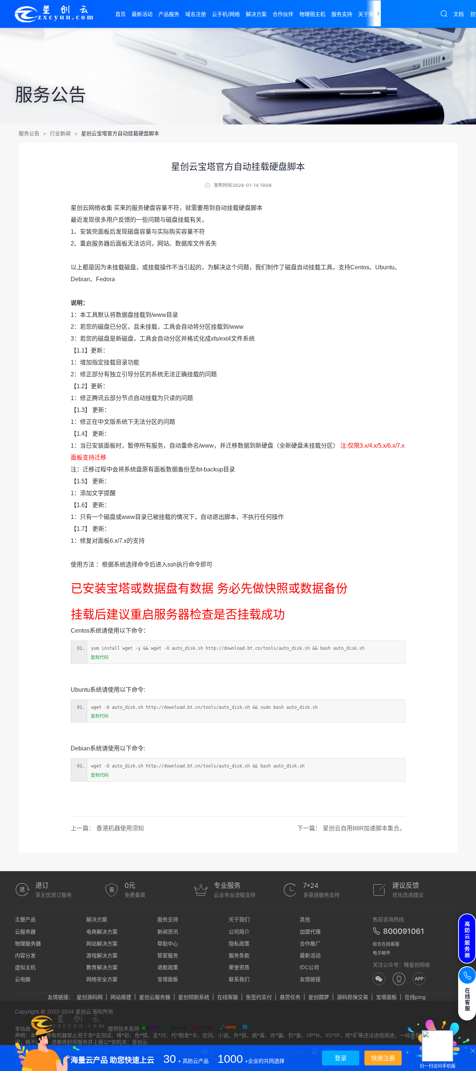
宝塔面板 (167, 979)
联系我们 (239, 979)
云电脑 (22, 979)
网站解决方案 (102, 943)
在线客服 (227, 997)
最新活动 (310, 955)
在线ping (415, 997)
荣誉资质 (239, 967)
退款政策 (167, 967)
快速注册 (383, 1058)
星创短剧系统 (193, 997)
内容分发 (25, 955)
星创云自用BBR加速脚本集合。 (364, 828)
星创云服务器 (154, 997)
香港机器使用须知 (120, 828)
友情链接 (310, 979)
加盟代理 (310, 931)
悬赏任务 (290, 997)
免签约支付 (259, 997)
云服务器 (25, 931)
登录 (341, 1058)
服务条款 (239, 955)
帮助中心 (167, 943)
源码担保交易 (352, 997)
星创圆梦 (318, 997)
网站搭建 (120, 997)
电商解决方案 (102, 931)
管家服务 (167, 955)
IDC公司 (309, 967)
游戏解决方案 (102, 955)
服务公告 (29, 133)
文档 (458, 14)
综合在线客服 (386, 944)
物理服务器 (28, 943)
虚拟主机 (25, 967)
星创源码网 (90, 997)
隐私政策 (239, 943)
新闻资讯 (167, 931)
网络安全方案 (102, 979)
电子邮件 (381, 953)
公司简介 (239, 931)
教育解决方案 (102, 967)
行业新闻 (60, 133)
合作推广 (310, 943)
